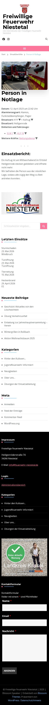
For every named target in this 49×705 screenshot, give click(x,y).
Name (7, 601)
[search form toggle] (46, 39)
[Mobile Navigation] (24, 48)
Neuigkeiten (10, 371)
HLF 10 (20, 133)
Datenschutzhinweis (30, 700)
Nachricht (9, 631)
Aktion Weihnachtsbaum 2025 (19, 338)
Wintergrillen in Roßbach (17, 331)
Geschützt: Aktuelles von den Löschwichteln (18, 308)
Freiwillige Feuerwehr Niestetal (18, 21)
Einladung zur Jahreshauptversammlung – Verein (25, 324)
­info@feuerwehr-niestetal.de (23, 464)
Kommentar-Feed (13, 417)
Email (6, 616)
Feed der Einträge (13, 410)
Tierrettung (7, 271)
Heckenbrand (8, 280)
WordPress (13, 700)
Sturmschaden (8, 248)
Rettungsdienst (27, 138)
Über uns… (9, 377)
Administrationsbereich (13, 484)
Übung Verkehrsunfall (15, 316)
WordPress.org (12, 423)
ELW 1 (10, 133)
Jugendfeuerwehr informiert (18, 364)
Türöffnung (7, 259)
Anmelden (9, 404)
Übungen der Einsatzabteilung (20, 384)
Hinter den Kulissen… (15, 358)
